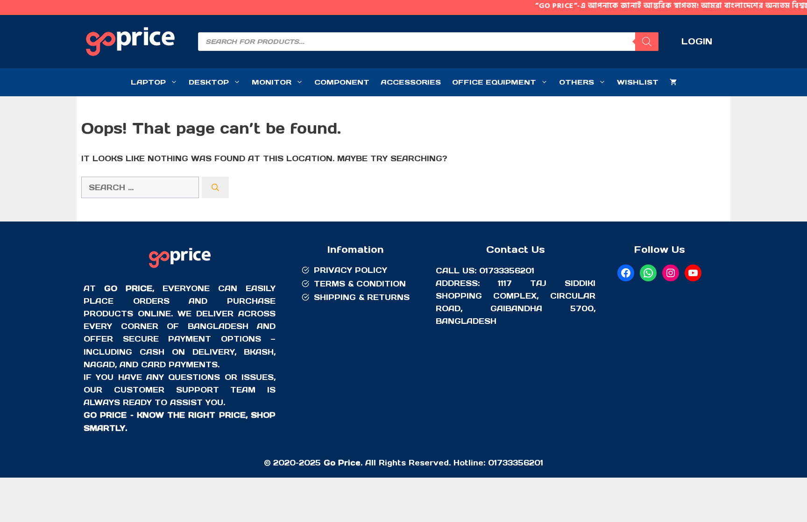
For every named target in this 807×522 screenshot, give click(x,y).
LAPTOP (148, 82)
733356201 (520, 462)
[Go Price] (179, 269)
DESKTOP (209, 82)
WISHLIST (637, 82)
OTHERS (576, 82)
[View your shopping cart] (673, 82)
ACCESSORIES (411, 82)
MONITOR (271, 82)
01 (492, 462)
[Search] (646, 41)
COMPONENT (341, 82)
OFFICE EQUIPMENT (494, 82)
